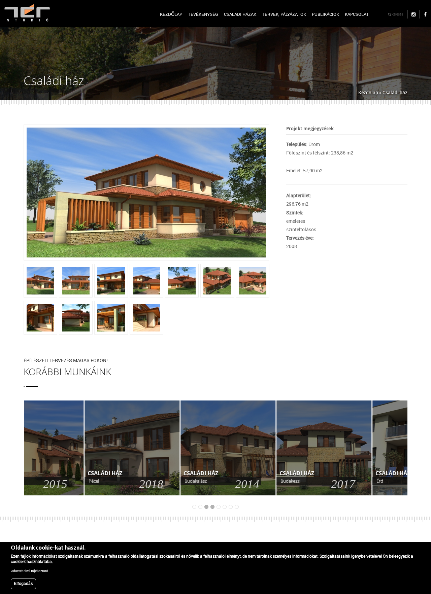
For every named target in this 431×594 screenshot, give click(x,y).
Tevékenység (203, 14)
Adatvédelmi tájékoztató (29, 570)
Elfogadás (23, 583)
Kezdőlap (171, 14)
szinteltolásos (301, 229)
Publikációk (325, 14)
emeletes (295, 221)
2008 (291, 246)
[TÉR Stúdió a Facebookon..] (425, 14)
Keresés (397, 14)
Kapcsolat (357, 14)
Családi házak (240, 14)
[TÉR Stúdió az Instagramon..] (413, 14)
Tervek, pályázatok (284, 14)
